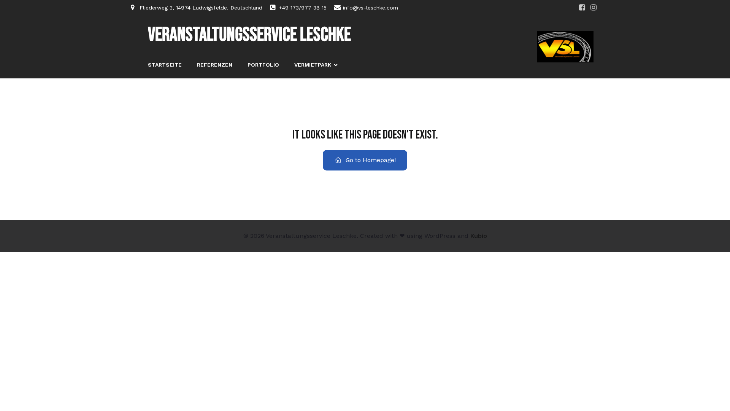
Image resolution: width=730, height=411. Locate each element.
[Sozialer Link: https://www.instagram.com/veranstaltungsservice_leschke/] (593, 7)
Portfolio (263, 65)
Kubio (478, 235)
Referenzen (214, 65)
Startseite (165, 65)
